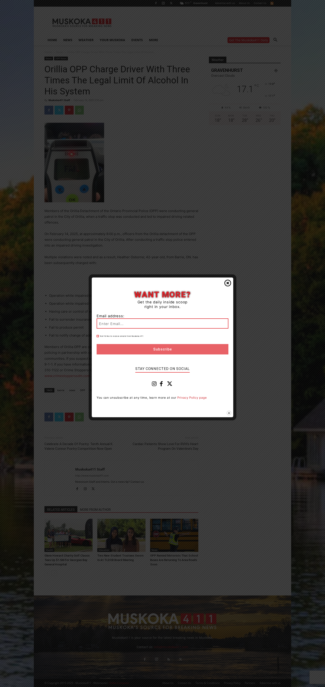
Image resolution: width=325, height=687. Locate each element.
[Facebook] (161, 385)
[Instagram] (154, 385)
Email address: (110, 316)
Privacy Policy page (192, 397)
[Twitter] (169, 385)
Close (227, 283)
